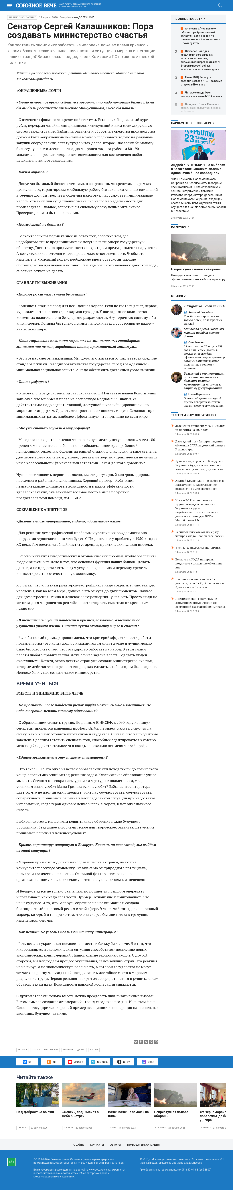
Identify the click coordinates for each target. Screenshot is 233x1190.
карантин (68, 1050)
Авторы (115, 1144)
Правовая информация (143, 1144)
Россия (36, 1050)
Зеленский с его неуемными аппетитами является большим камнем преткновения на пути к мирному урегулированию (204, 380)
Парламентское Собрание (22, 17)
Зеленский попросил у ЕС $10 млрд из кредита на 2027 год (200, 428)
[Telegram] (146, 1042)
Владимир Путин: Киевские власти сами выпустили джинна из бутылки (201, 108)
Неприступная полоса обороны (196, 269)
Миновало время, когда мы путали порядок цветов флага (204, 332)
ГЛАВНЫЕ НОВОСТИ (188, 19)
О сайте (78, 1144)
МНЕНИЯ (177, 296)
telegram (102, 1061)
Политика (179, 227)
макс (151, 1061)
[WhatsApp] (156, 1042)
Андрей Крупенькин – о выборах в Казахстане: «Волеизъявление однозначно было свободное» (199, 485)
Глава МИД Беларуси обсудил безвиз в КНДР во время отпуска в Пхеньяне (201, 81)
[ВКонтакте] (136, 1042)
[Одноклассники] (141, 1042)
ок (54, 1061)
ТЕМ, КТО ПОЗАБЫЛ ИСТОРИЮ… (198, 548)
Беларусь (22, 1050)
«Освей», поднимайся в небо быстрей (80, 1114)
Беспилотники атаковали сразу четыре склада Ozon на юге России (199, 534)
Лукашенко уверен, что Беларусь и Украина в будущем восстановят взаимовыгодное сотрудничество (199, 465)
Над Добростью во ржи (35, 1112)
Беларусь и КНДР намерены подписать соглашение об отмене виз (198, 563)
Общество (23, 1128)
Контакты (97, 1144)
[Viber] (151, 1042)
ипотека (94, 1050)
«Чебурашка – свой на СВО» (204, 306)
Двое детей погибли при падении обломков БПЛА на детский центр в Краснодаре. (200, 445)
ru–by (126, 1061)
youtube (78, 1061)
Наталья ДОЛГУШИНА (81, 17)
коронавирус (51, 1050)
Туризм (112, 1128)
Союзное (68, 1128)
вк (29, 1061)
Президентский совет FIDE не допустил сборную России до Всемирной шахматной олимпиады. (200, 603)
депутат (81, 1050)
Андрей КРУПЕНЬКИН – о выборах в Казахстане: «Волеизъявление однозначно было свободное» (198, 169)
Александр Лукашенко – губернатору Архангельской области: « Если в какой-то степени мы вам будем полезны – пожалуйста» (200, 36)
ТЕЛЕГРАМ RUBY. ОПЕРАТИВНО (192, 415)
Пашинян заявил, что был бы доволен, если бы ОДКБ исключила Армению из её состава (199, 583)
